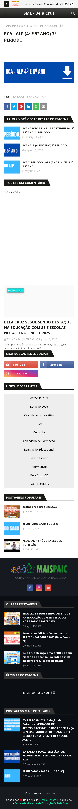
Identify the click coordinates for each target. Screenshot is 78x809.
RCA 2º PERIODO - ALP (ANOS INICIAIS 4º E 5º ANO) (47, 164)
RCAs (39, 424)
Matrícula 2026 (39, 398)
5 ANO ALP (33, 96)
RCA (23, 26)
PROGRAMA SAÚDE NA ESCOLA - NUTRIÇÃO (42, 543)
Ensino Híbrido (39, 458)
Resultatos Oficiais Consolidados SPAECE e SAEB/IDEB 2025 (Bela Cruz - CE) (46, 637)
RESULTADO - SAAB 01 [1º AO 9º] (43, 771)
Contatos (50, 793)
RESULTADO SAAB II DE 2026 (40, 524)
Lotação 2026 (39, 406)
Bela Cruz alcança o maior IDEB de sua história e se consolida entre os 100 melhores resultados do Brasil (47, 656)
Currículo (39, 432)
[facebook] (57, 364)
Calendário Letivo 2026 (39, 415)
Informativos (39, 467)
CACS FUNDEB (39, 484)
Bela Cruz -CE (39, 475)
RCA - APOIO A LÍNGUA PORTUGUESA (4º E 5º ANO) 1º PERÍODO (48, 130)
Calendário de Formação (39, 441)
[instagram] (21, 373)
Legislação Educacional (39, 449)
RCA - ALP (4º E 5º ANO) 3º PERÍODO (44, 145)
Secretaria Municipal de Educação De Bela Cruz (41, 803)
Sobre (37, 793)
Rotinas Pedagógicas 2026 (39, 507)
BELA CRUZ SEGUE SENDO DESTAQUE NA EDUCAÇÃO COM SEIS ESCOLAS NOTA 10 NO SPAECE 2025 (37, 327)
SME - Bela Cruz (39, 13)
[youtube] (21, 364)
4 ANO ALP (18, 96)
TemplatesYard (47, 800)
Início (27, 793)
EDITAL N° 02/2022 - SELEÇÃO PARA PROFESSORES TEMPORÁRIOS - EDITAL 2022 (47, 755)
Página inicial (11, 26)
